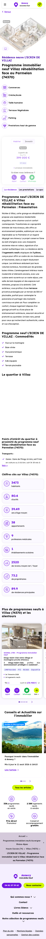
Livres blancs (21, 907)
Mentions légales (24, 931)
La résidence (10, 189)
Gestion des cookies (30, 935)
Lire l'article (10, 770)
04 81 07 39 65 (12, 885)
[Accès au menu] (5, 4)
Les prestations (26, 189)
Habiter (17, 141)
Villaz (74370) (32, 849)
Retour (7, 12)
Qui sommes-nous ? (21, 897)
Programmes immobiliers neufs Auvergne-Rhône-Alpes (22, 842)
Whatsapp (32, 181)
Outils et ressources (23, 913)
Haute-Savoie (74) (14, 849)
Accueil (22, 836)
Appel (14, 181)
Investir (29, 141)
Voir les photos (5, 48)
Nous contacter (33, 885)
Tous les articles (23, 787)
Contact (23, 181)
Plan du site (8, 931)
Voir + (36, 694)
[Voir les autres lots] (39, 683)
